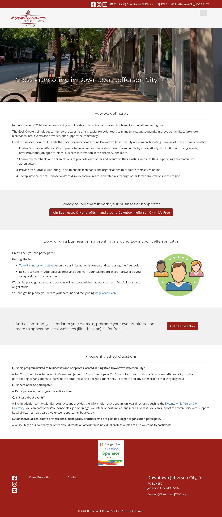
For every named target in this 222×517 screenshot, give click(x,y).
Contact (73, 477)
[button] (203, 13)
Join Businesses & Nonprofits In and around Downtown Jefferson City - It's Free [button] (111, 212)
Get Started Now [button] (182, 326)
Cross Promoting (40, 477)
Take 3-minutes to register (36, 265)
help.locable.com (106, 293)
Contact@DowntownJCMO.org (167, 494)
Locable (139, 511)
